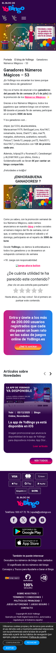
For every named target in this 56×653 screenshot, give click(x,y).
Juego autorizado (17, 604)
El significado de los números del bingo (28, 564)
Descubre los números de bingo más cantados (28, 560)
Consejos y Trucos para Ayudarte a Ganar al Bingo (28, 569)
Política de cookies (38, 637)
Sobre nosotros (27, 593)
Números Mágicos (35, 97)
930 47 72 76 (22, 512)
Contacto (27, 608)
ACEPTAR (10, 648)
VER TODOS (41, 460)
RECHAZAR (31, 643)
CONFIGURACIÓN (13, 643)
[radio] (16, 291)
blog (30, 226)
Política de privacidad (27, 601)
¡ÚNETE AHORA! (28, 346)
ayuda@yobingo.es (41, 512)
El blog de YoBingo (24, 59)
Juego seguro (39, 604)
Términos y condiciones (27, 597)
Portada (8, 59)
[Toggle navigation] (24, 18)
